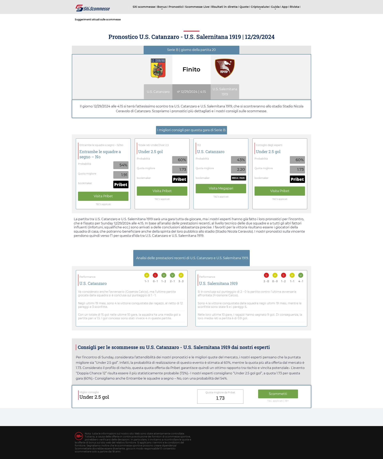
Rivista (294, 7)
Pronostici (176, 7)
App (285, 7)
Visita (103, 196)
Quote (244, 7)
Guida (275, 7)
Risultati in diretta (224, 7)
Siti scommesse (144, 7)
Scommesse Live (197, 7)
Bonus (162, 7)
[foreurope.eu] (93, 6)
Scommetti (278, 394)
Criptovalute (260, 7)
